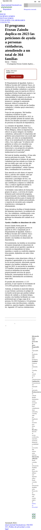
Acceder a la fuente (16, 76)
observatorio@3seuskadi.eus (11, 5)
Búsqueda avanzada (30, 9)
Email (34, 325)
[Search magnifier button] (26, 5)
